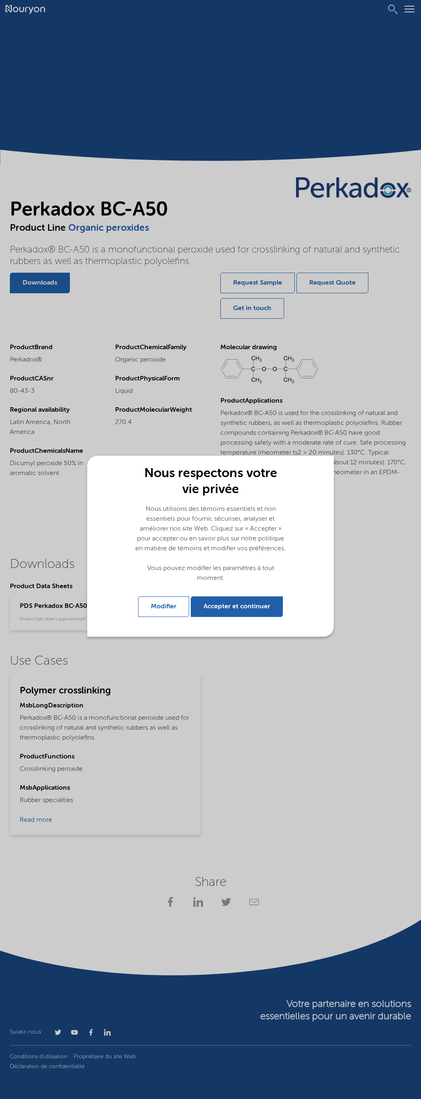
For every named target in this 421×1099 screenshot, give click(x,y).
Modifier (163, 606)
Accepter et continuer (237, 606)
